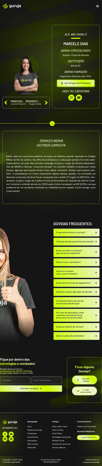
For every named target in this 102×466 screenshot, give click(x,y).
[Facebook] (4, 439)
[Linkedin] (11, 439)
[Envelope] (79, 98)
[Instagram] (71, 98)
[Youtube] (11, 434)
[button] (97, 6)
